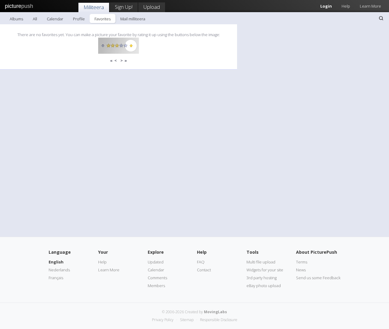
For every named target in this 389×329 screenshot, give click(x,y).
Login (326, 6)
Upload (151, 6)
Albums (16, 19)
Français (56, 277)
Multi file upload (260, 262)
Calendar (55, 19)
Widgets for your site (264, 270)
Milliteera (94, 7)
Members (156, 285)
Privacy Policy (163, 319)
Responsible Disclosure (218, 319)
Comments (157, 277)
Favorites (103, 19)
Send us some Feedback (318, 277)
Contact (204, 270)
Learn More (370, 6)
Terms (301, 262)
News (301, 270)
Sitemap (187, 319)
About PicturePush (316, 252)
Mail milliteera (132, 19)
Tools (252, 252)
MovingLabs (215, 311)
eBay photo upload (263, 285)
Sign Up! (124, 6)
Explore (156, 252)
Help (346, 6)
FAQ (201, 262)
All (35, 19)
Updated (156, 262)
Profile (79, 19)
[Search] (381, 18)
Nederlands (59, 270)
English (56, 262)
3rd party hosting (261, 277)
